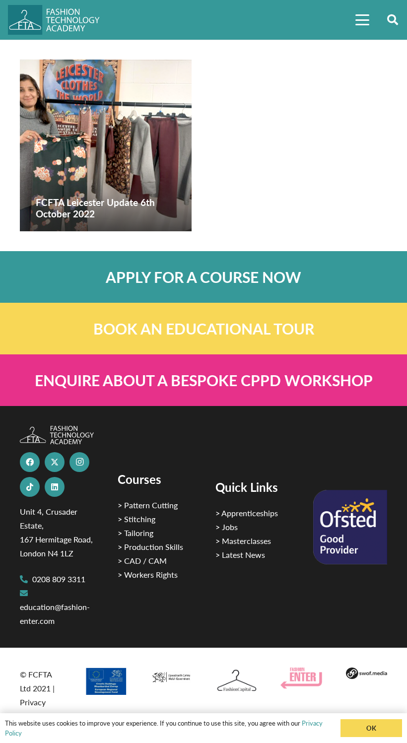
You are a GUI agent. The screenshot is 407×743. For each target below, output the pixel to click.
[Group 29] (301, 678)
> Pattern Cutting (148, 505)
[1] (171, 675)
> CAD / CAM (142, 560)
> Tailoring (135, 533)
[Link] (203, 277)
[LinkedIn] (55, 487)
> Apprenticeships (246, 513)
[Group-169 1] (366, 674)
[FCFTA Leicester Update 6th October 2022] (106, 145)
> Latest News (240, 554)
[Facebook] (30, 462)
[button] (362, 20)
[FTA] (59, 20)
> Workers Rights (148, 574)
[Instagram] (79, 462)
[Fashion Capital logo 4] (236, 681)
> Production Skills (150, 546)
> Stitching (136, 519)
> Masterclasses (243, 540)
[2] (105, 681)
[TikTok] (30, 487)
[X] (55, 462)
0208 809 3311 (58, 579)
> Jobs (226, 527)
